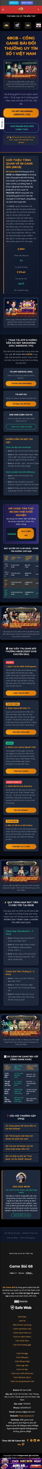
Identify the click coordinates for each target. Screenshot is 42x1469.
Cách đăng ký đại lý (22, 1377)
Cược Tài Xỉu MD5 (21, 693)
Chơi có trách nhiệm (22, 1337)
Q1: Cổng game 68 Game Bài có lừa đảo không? (20, 1127)
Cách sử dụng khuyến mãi (22, 1381)
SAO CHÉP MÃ (26, 533)
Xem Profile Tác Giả (22, 1215)
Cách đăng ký (22, 1357)
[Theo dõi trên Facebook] (28, 1440)
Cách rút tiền (22, 1369)
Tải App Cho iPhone (21, 404)
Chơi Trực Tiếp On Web (21, 427)
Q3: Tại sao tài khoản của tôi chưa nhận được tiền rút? (19, 1147)
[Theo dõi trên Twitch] (23, 1444)
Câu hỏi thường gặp (22, 1345)
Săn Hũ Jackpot (21, 810)
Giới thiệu (22, 1317)
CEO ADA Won (22, 1341)
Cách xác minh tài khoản (22, 1373)
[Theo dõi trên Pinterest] (31, 1440)
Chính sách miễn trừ (22, 1333)
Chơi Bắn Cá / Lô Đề (21, 846)
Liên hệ (22, 1321)
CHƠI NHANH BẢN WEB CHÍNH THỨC (22, 128)
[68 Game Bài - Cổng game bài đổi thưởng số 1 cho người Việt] (21, 10)
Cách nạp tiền (22, 1365)
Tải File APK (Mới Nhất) (21, 383)
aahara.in (21, 1458)
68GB (29, 354)
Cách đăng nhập (22, 1361)
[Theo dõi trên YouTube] (38, 1440)
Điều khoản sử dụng (22, 1325)
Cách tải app (22, 1353)
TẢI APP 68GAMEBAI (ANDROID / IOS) (22, 113)
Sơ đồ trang (31, 1458)
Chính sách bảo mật (22, 1329)
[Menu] (3, 9)
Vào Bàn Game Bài (21, 732)
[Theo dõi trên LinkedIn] (35, 1440)
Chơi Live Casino (21, 771)
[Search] (38, 10)
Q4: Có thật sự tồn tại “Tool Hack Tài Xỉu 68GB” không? (18, 1157)
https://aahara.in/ (26, 1416)
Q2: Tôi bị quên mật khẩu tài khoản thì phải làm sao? (19, 1137)
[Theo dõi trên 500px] (19, 1444)
